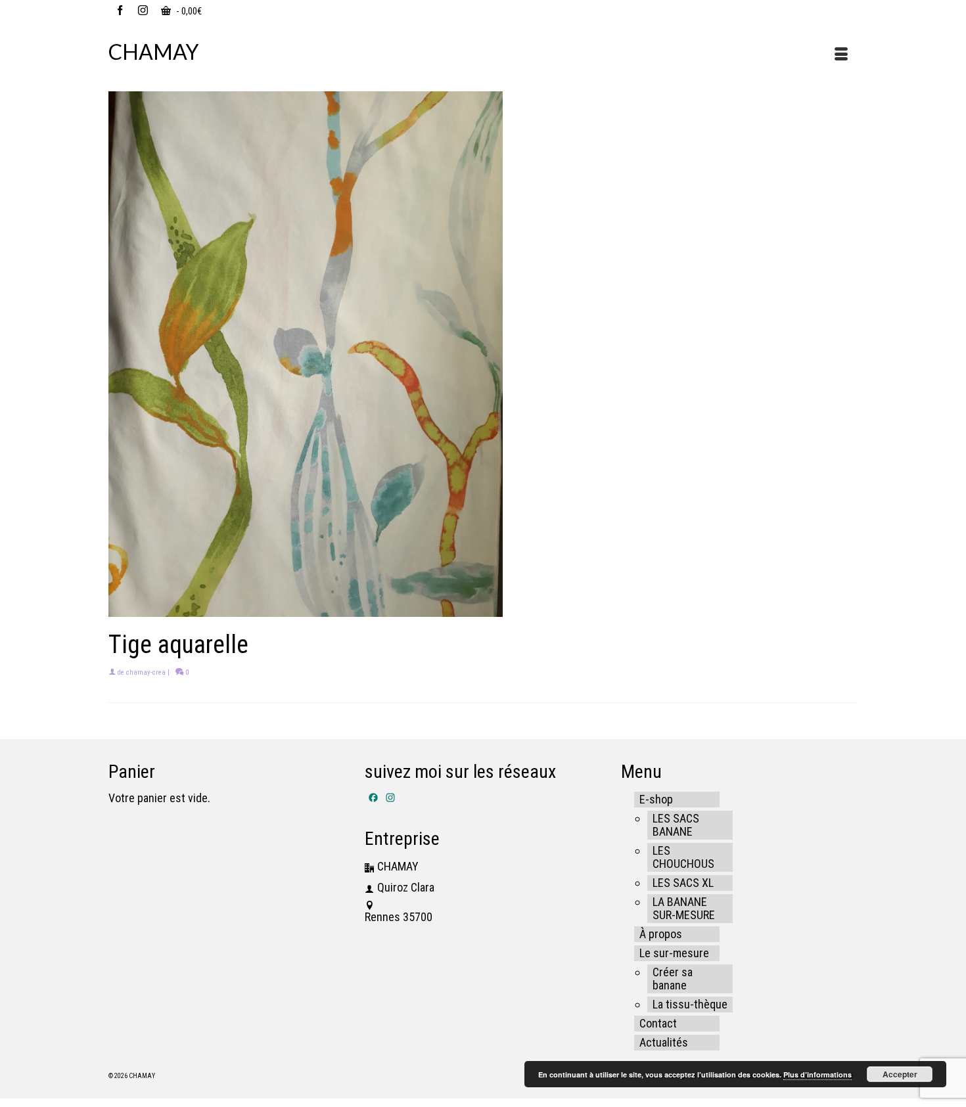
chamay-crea (146, 672)
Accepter (900, 1074)
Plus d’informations (817, 1074)
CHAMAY (153, 51)
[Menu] (841, 55)
